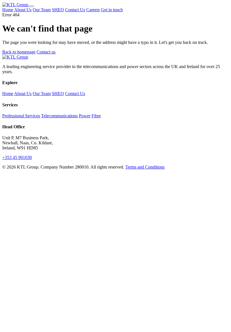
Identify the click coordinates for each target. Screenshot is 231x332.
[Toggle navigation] (31, 6)
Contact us (46, 52)
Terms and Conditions (145, 167)
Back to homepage (18, 52)
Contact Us (75, 9)
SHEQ (58, 9)
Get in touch (112, 9)
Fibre (96, 115)
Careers (93, 9)
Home (7, 9)
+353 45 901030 (17, 157)
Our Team (42, 9)
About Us (23, 9)
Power (84, 115)
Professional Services (21, 115)
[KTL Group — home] (15, 4)
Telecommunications (59, 115)
